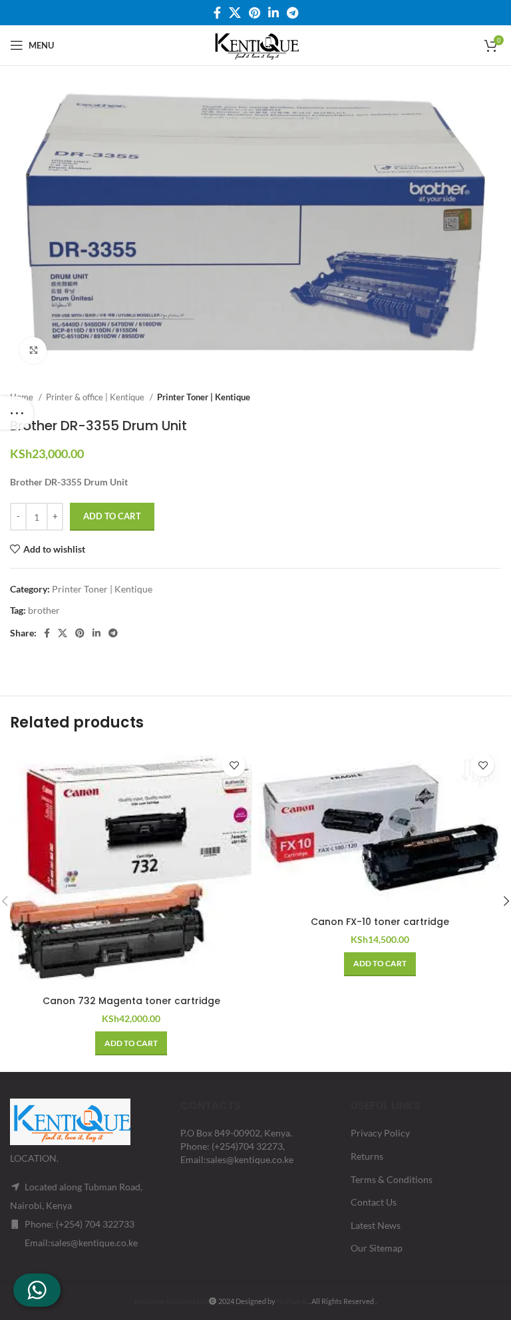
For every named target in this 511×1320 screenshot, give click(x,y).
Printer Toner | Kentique (203, 397)
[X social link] (235, 13)
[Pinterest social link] (254, 13)
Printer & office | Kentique (96, 397)
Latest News (376, 1225)
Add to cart (112, 516)
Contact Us (374, 1202)
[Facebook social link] (217, 13)
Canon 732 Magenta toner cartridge (131, 1000)
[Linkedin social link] (273, 13)
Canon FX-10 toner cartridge (380, 921)
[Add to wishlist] (234, 765)
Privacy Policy (380, 1132)
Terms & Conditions (391, 1179)
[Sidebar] (16, 413)
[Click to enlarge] (33, 350)
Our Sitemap (377, 1248)
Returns (367, 1156)
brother (44, 610)
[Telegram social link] (292, 13)
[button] (131, 1043)
